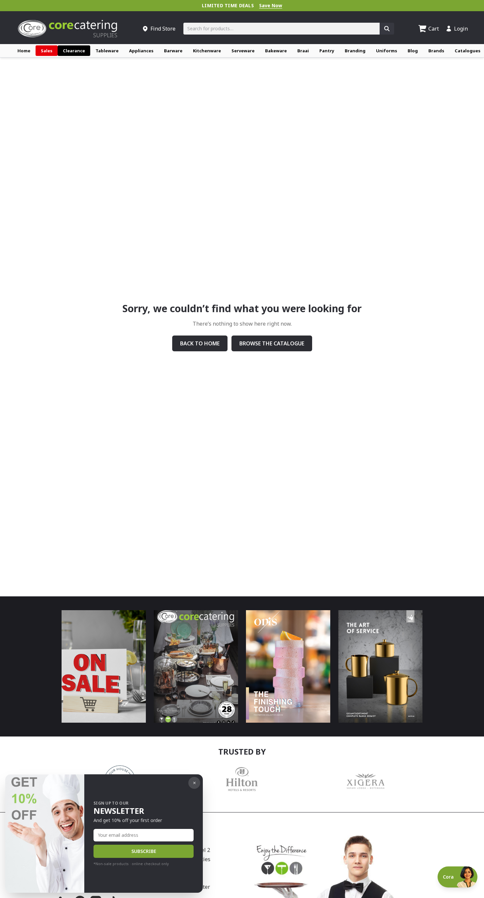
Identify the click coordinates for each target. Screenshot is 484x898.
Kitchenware (207, 51)
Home (23, 51)
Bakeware (276, 51)
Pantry (326, 51)
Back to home (200, 343)
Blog (413, 51)
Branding (355, 51)
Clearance (74, 51)
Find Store (162, 28)
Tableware (107, 51)
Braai (303, 51)
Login (461, 28)
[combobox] (281, 29)
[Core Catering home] (67, 28)
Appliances (141, 51)
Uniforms (386, 51)
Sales (46, 51)
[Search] (387, 29)
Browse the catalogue (271, 343)
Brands (436, 51)
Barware (173, 51)
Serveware (243, 51)
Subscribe (143, 851)
